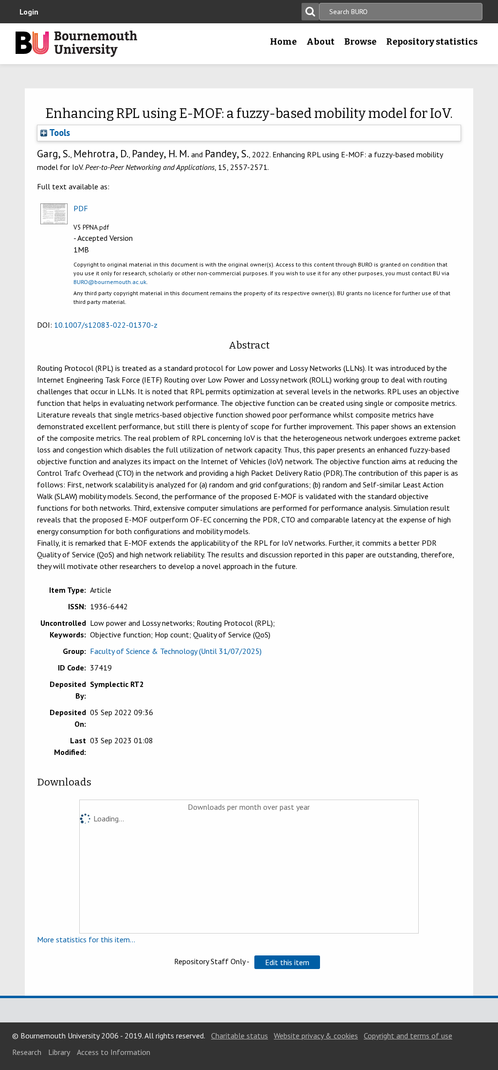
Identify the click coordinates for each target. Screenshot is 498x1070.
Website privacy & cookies (316, 1035)
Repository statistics (432, 41)
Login (28, 12)
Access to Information (113, 1052)
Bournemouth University (76, 44)
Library (59, 1052)
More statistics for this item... (86, 939)
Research (26, 1052)
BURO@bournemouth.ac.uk (109, 281)
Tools (58, 132)
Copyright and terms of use (408, 1035)
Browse (360, 41)
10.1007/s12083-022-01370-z (106, 325)
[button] (287, 962)
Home (283, 41)
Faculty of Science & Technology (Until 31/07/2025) (176, 651)
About (320, 41)
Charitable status (239, 1035)
